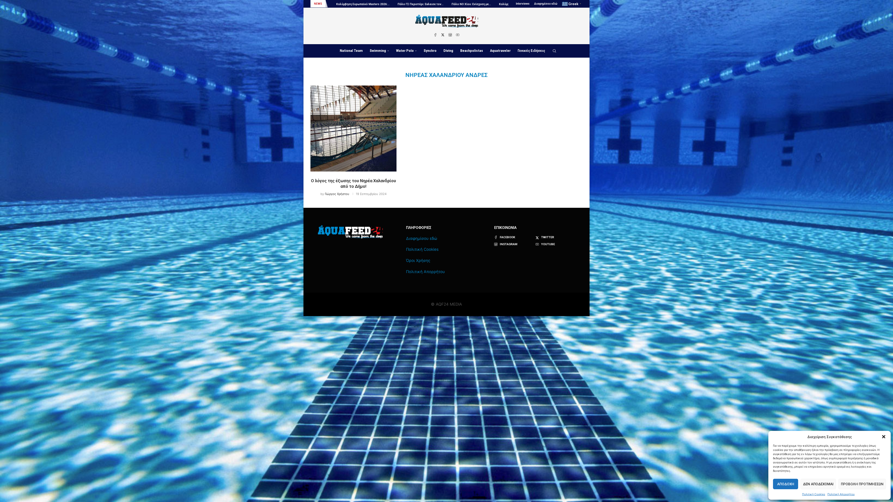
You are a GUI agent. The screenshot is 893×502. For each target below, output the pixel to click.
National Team (351, 51)
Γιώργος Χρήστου (337, 194)
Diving (448, 51)
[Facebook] (435, 34)
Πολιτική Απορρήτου (841, 494)
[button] (883, 436)
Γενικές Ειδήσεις (531, 51)
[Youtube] (457, 34)
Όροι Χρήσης (418, 260)
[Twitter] (442, 34)
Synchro (430, 51)
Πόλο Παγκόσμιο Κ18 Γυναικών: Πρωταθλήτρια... (472, 4)
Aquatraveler (500, 51)
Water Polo (405, 51)
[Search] (554, 51)
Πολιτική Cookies (813, 494)
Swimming (378, 51)
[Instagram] (450, 34)
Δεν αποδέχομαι (818, 484)
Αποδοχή (785, 484)
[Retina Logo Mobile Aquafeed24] (350, 231)
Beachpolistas (471, 51)
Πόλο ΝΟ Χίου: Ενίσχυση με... (347, 4)
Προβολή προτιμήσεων (862, 484)
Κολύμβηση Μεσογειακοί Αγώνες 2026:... (403, 4)
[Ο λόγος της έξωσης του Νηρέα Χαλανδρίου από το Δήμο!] (353, 129)
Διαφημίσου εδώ (545, 3)
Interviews (523, 3)
